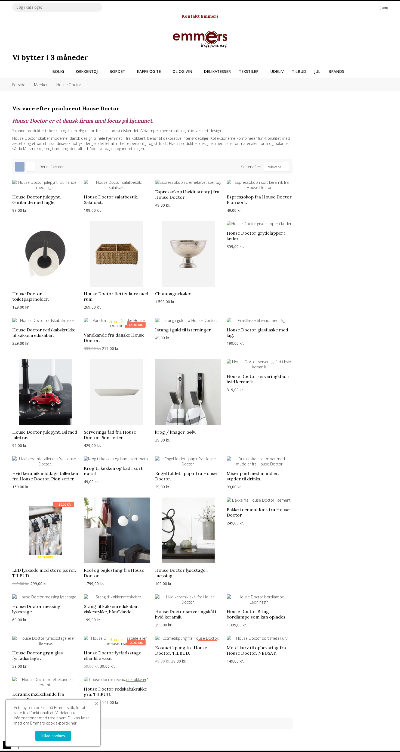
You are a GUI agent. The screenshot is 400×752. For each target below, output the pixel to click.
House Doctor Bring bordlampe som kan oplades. (257, 614)
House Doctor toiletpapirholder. (30, 296)
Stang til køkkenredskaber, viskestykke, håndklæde (111, 609)
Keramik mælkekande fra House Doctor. (38, 696)
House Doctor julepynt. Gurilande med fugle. (36, 199)
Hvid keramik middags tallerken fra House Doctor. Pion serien (45, 476)
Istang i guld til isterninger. (183, 330)
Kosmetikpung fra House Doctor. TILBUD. (181, 650)
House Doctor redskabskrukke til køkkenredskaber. (43, 332)
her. (74, 723)
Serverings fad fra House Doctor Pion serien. (110, 434)
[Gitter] (19, 167)
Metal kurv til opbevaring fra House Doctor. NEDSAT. (256, 650)
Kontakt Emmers (200, 16)
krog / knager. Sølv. (175, 432)
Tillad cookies (53, 735)
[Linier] (30, 167)
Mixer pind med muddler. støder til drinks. (253, 476)
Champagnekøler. (173, 293)
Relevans (274, 166)
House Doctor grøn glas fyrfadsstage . (37, 655)
